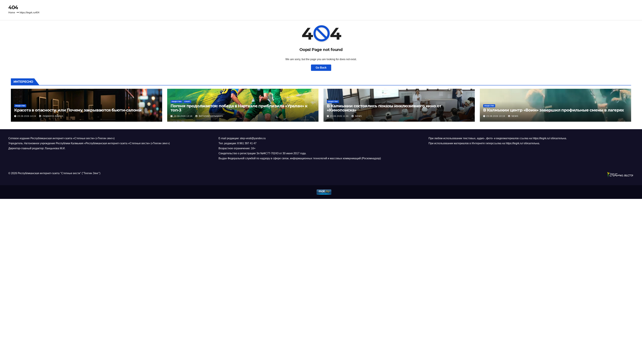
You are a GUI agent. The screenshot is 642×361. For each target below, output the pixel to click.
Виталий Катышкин (210, 116)
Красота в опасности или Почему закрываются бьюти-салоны (77, 110)
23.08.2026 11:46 (339, 116)
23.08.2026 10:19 (495, 116)
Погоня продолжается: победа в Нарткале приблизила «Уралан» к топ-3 (239, 107)
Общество (20, 106)
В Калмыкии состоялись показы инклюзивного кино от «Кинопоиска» (384, 107)
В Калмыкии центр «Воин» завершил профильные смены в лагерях (553, 110)
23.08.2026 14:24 (26, 116)
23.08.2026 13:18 (183, 116)
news (358, 116)
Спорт (187, 101)
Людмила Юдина (52, 116)
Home (11, 12)
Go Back (321, 67)
